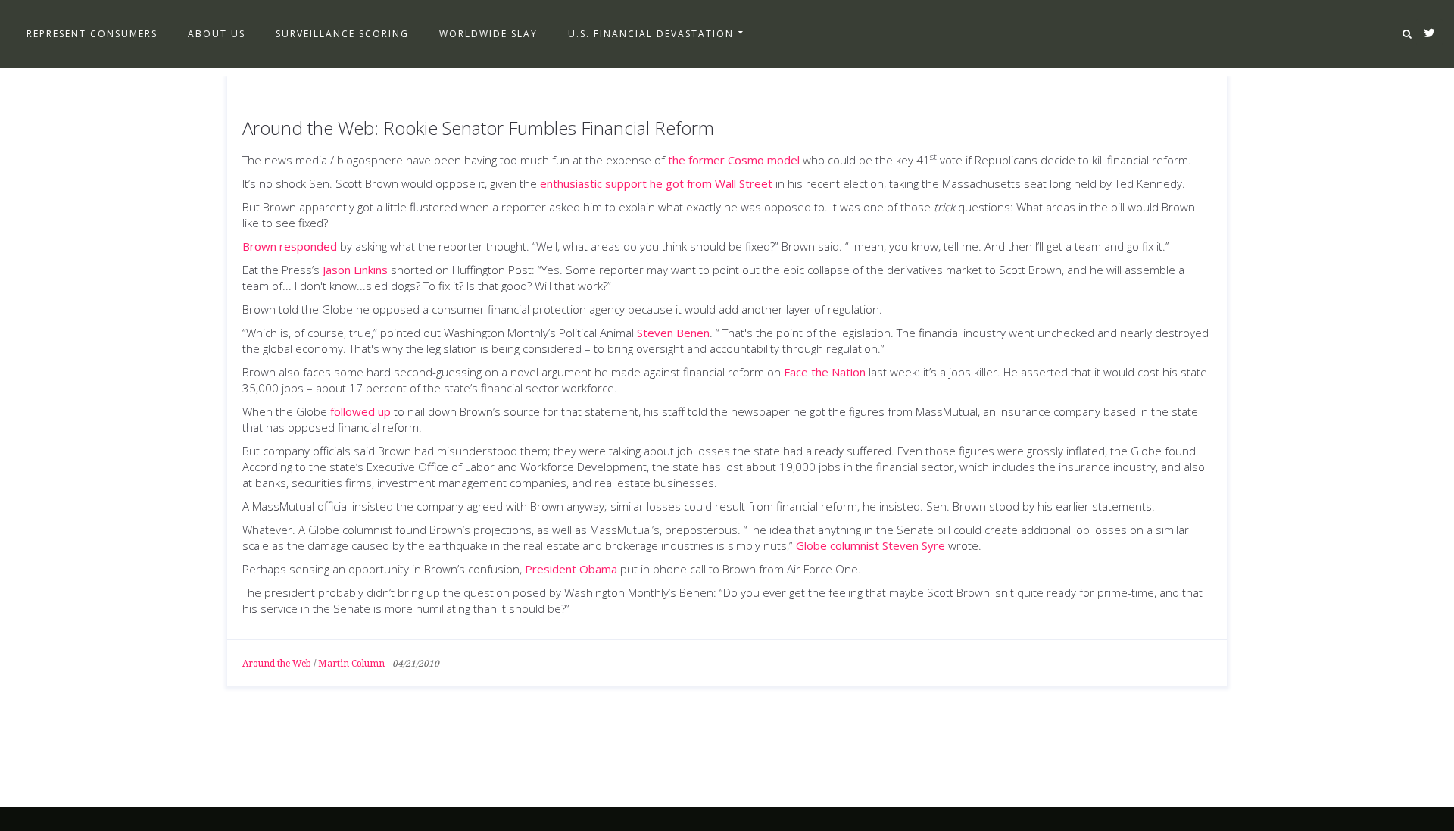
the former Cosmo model (734, 159)
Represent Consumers (92, 33)
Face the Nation (825, 372)
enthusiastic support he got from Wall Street (656, 183)
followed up (360, 411)
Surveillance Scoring (342, 33)
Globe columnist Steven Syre (870, 545)
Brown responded (289, 246)
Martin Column (351, 663)
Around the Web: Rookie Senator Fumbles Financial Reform (478, 127)
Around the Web (276, 663)
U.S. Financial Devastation (651, 33)
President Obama (571, 568)
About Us (216, 33)
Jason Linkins (355, 269)
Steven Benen (673, 332)
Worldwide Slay (488, 33)
